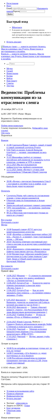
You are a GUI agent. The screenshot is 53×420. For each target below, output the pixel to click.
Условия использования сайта (20, 391)
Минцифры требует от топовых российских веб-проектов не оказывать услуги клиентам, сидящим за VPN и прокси (28, 159)
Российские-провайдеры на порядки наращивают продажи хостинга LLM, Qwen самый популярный (27, 360)
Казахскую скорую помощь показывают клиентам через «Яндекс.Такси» (28, 285)
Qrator (27, 405)
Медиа (10, 68)
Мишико (21, 275)
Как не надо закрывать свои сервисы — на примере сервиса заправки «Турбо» (29, 292)
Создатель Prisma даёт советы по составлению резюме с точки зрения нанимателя (28, 196)
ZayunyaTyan (23, 283)
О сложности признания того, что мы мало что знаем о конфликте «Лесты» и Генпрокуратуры (29, 278)
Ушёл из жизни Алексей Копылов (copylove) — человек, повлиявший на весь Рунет (26, 152)
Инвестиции (12, 73)
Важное (4, 140)
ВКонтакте (17, 27)
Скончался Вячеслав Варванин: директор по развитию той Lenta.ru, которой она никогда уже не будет (28, 302)
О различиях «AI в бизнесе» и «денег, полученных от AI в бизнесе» (27, 354)
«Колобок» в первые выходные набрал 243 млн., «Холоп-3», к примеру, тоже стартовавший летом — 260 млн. (29, 236)
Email (9, 8)
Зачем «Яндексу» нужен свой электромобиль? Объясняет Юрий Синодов (27, 170)
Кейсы (10, 78)
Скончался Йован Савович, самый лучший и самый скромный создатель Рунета (29, 146)
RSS (8, 413)
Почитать (5, 191)
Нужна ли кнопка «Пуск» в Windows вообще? (26, 315)
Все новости (7, 266)
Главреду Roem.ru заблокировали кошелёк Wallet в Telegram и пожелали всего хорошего (29, 325)
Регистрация (12, 3)
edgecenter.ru (22, 403)
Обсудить (5, 133)
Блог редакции (13, 408)
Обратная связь (14, 410)
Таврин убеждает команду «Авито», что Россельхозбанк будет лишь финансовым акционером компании (27, 309)
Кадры (10, 76)
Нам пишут (12, 81)
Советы (10, 83)
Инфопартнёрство (15, 396)
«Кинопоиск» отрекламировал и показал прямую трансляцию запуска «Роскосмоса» (28, 250)
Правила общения (15, 393)
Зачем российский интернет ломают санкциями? (29, 205)
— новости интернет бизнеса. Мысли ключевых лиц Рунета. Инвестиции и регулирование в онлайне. (25, 56)
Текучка (10, 86)
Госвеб (10, 71)
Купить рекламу (14, 42)
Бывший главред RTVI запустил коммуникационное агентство (24, 230)
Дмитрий (21, 329)
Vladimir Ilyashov (24, 314)
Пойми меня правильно (12, 125)
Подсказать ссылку (10, 222)
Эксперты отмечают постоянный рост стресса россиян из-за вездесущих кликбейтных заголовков (29, 244)
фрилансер (21, 300)
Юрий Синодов (24, 322)
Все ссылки (6, 220)
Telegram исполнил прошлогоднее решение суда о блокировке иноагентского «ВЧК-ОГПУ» (27, 331)
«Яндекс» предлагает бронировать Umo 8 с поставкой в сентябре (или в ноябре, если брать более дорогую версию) (29, 183)
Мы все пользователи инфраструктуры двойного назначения (25, 165)
